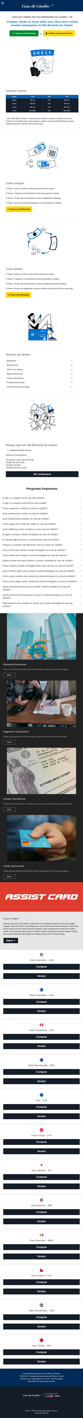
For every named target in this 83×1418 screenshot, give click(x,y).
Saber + (10, 940)
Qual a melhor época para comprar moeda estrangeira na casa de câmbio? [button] (39, 571)
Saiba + (9, 675)
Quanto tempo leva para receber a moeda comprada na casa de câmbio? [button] (38, 560)
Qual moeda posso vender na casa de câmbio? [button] (25, 513)
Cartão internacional (13, 866)
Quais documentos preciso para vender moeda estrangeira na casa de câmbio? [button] (36, 588)
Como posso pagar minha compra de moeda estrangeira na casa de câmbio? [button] (40, 581)
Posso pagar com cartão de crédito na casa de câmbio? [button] (29, 524)
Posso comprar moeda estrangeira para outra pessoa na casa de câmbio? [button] (38, 566)
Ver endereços (42, 474)
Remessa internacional (14, 664)
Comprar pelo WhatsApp (20, 209)
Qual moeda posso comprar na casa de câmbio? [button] (26, 519)
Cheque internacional (14, 799)
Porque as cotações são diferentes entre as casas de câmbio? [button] (33, 545)
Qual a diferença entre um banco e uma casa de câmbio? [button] (30, 529)
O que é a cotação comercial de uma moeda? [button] (25, 503)
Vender (41, 976)
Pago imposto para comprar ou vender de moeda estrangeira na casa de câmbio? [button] (38, 604)
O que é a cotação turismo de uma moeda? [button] (24, 498)
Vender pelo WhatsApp (19, 295)
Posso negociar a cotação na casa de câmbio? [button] (25, 508)
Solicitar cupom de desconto (60, 33)
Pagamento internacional (16, 731)
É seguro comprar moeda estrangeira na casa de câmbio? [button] (31, 534)
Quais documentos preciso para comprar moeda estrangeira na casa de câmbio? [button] (37, 596)
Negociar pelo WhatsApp (25, 33)
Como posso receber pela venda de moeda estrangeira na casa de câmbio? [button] (39, 576)
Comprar (41, 966)
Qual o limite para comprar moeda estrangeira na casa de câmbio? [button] (35, 555)
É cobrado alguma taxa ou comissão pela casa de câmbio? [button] (31, 539)
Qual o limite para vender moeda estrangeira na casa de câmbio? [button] (34, 550)
